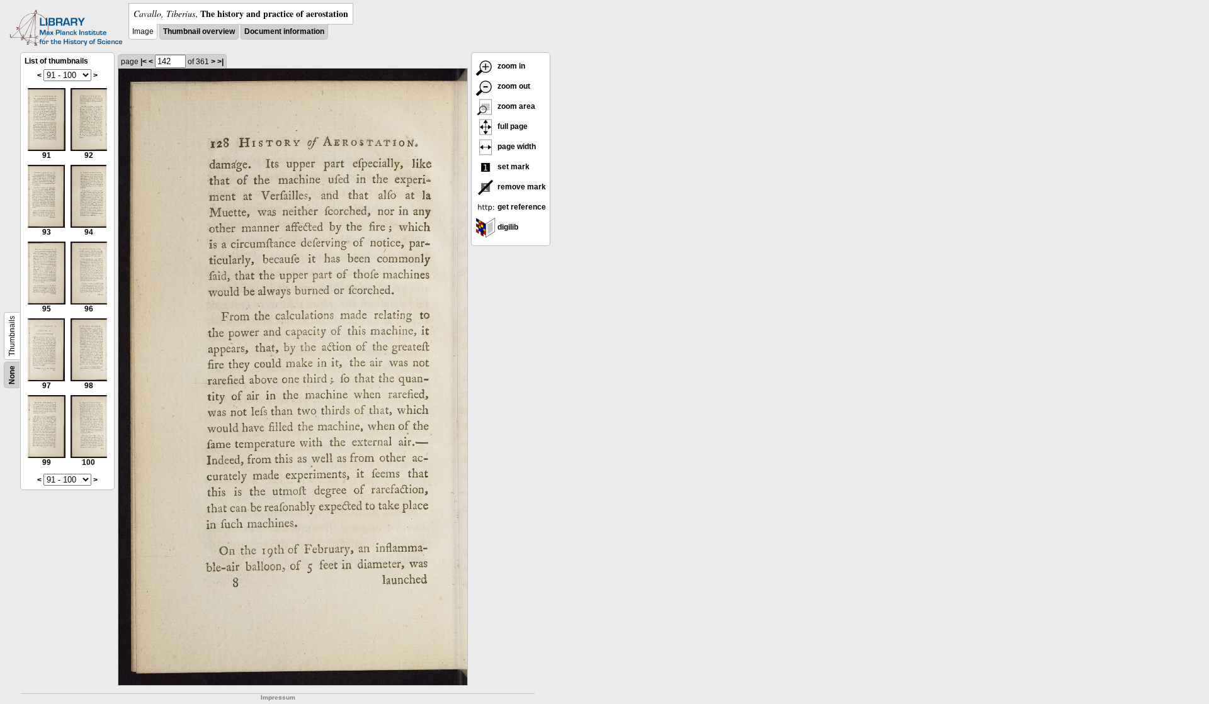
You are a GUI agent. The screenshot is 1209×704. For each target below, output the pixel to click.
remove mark (521, 186)
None (12, 375)
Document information (284, 31)
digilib (507, 227)
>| (220, 61)
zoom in (510, 66)
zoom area (515, 106)
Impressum (278, 697)
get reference (521, 207)
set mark (513, 166)
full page (512, 126)
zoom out (513, 86)
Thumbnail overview (199, 31)
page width (516, 146)
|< (143, 61)
